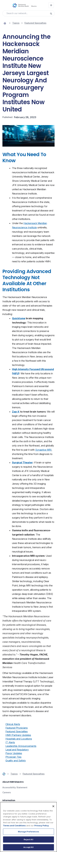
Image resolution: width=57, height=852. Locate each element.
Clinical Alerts (12, 724)
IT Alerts (10, 742)
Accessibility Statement (14, 787)
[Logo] (25, 5)
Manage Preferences (28, 831)
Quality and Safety (15, 760)
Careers (6, 792)
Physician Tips (13, 756)
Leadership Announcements (20, 746)
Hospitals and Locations (18, 738)
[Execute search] (52, 13)
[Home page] (4, 23)
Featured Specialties (16, 731)
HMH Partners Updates (18, 735)
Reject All (28, 839)
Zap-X (15, 411)
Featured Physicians (16, 727)
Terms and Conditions (14, 825)
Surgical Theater (22, 462)
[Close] (53, 806)
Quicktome (18, 318)
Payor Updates (13, 753)
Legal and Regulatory (17, 749)
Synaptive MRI (43, 449)
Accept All (28, 847)
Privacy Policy (41, 825)
